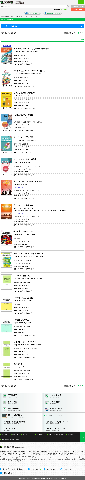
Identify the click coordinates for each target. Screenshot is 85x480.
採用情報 (70, 434)
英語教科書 (10, 19)
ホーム (3, 19)
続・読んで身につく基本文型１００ (28, 181)
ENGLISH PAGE (78, 6)
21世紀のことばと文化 (22, 276)
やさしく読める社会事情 (23, 115)
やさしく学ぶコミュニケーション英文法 (29, 71)
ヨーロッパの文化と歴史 (23, 298)
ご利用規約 (39, 434)
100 (15, 33)
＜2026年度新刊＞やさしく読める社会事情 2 (32, 49)
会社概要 (4, 434)
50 (12, 33)
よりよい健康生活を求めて (24, 93)
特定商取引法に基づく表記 (10, 440)
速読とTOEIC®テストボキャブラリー (28, 254)
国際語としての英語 (21, 320)
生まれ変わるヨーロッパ (23, 231)
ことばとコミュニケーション (25, 342)
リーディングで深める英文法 (25, 137)
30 (9, 33)
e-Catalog (78, 9)
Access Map (35, 469)
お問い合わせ (7, 473)
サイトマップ (27, 434)
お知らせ (15, 434)
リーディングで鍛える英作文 (25, 159)
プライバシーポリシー (55, 434)
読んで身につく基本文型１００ (26, 205)
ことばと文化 (19, 364)
